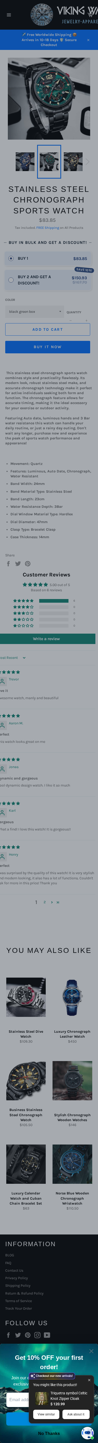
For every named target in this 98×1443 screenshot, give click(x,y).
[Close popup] (89, 1380)
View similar (46, 1414)
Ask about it (75, 1414)
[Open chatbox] (87, 1433)
